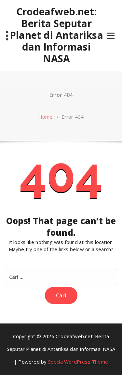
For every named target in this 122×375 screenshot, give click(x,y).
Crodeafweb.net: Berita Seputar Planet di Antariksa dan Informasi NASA (56, 35)
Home (45, 116)
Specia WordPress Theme (78, 361)
